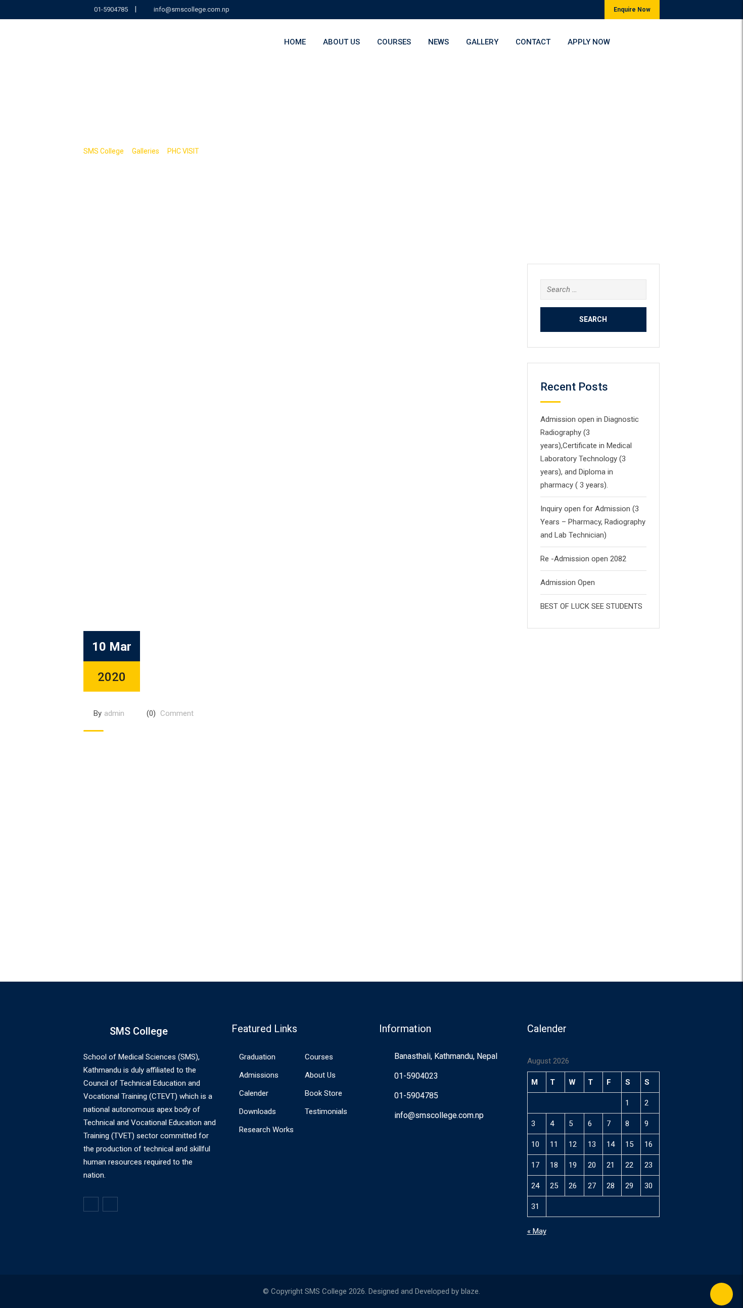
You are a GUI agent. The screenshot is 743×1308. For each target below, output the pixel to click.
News (438, 41)
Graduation (257, 1056)
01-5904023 (416, 1076)
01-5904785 (111, 9)
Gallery (482, 41)
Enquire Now (632, 9)
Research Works (266, 1129)
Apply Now (589, 41)
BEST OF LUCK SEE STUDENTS (591, 606)
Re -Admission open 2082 (583, 558)
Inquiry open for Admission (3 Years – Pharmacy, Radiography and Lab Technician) (592, 522)
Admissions (258, 1075)
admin (114, 713)
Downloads (257, 1111)
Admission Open (567, 582)
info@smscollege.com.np (191, 9)
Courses (394, 41)
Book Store (323, 1093)
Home (295, 41)
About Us (341, 41)
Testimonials (326, 1111)
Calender (253, 1093)
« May (536, 1231)
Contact (533, 41)
